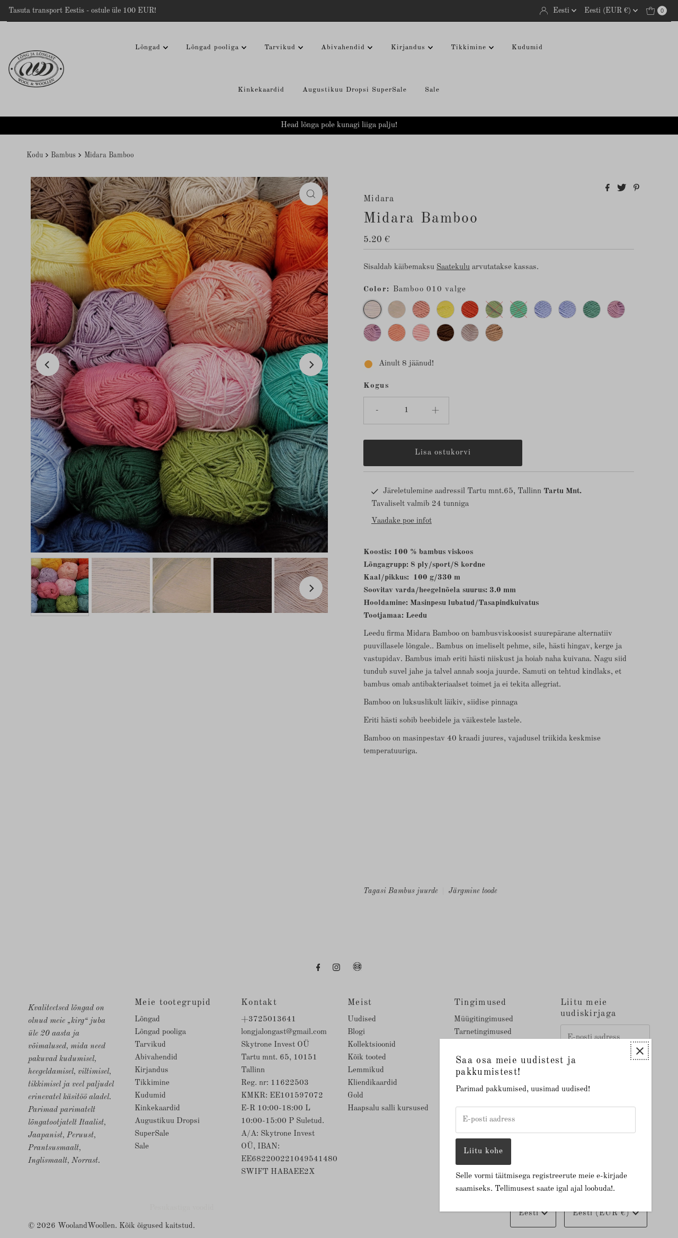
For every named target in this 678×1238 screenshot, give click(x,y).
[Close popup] (639, 1050)
